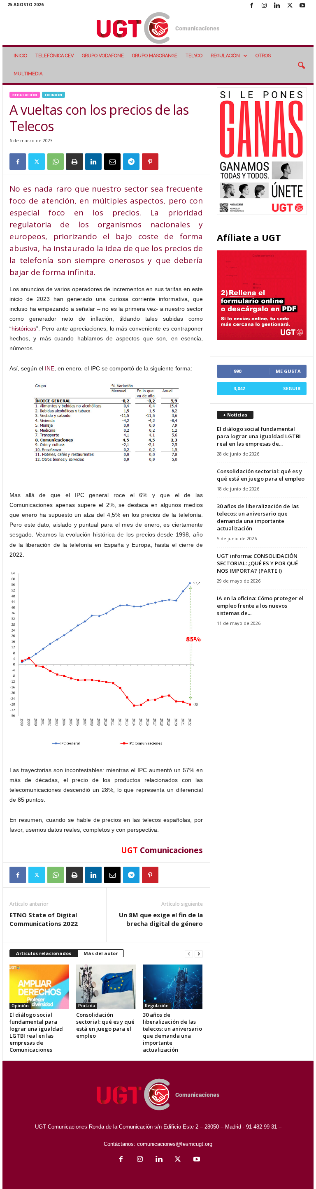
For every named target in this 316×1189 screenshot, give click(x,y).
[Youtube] (302, 6)
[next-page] (199, 953)
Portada (86, 1006)
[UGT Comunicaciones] (158, 28)
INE (49, 368)
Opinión (53, 94)
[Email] (112, 161)
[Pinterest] (150, 161)
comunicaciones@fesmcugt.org (174, 1144)
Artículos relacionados (43, 953)
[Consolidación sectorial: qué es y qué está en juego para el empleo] (106, 987)
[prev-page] (189, 953)
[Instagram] (264, 6)
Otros (263, 55)
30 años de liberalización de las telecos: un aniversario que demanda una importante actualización (172, 1032)
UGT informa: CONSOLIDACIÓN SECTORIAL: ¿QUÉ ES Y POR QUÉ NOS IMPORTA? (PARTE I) (257, 563)
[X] (290, 6)
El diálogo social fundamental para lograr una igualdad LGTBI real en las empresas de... (259, 436)
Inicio (20, 55)
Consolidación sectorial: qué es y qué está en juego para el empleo (105, 1025)
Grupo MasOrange (154, 55)
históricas (24, 328)
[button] (301, 66)
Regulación (225, 55)
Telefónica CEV (54, 55)
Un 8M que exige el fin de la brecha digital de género (161, 919)
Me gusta (288, 371)
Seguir (292, 388)
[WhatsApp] (55, 161)
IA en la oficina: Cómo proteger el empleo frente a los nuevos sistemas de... (260, 605)
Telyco (194, 55)
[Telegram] (131, 161)
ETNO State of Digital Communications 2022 (43, 919)
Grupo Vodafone (103, 55)
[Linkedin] (277, 6)
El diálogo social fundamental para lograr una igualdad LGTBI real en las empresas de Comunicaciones (36, 1032)
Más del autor (101, 953)
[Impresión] (74, 161)
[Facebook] (251, 6)
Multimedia (28, 73)
